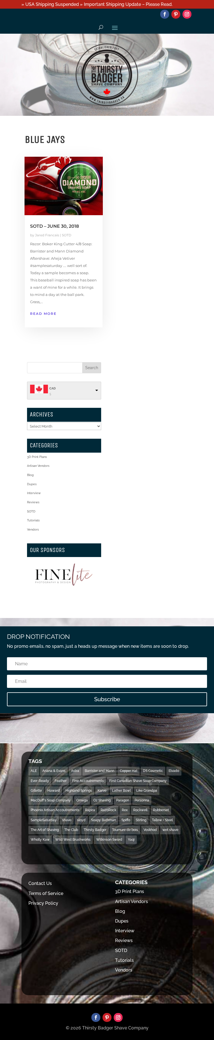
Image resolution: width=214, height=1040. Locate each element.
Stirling (141, 820)
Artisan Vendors (38, 466)
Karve (102, 791)
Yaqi (131, 840)
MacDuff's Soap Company (51, 800)
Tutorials (33, 520)
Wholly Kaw (40, 840)
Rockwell (140, 810)
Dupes (32, 484)
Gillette (36, 791)
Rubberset (161, 810)
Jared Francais (47, 235)
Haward (53, 791)
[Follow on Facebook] (164, 14)
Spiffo (125, 820)
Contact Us (40, 883)
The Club (71, 830)
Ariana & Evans (53, 771)
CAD (52, 388)
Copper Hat (128, 771)
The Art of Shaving (45, 830)
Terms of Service (45, 893)
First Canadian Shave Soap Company (138, 781)
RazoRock (108, 810)
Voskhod (150, 830)
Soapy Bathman (103, 820)
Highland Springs (78, 791)
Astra (75, 771)
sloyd (81, 820)
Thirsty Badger (95, 830)
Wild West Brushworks (73, 840)
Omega (82, 800)
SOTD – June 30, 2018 (54, 226)
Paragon (122, 800)
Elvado (174, 771)
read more (43, 313)
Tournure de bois (125, 830)
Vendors (33, 529)
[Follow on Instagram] (187, 14)
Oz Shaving (102, 800)
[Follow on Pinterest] (175, 14)
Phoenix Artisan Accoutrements (55, 810)
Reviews (33, 502)
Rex (125, 810)
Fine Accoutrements (88, 781)
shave (66, 820)
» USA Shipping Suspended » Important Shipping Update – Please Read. (96, 4)
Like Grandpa (146, 791)
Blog (30, 475)
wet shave (170, 830)
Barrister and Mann (99, 771)
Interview (34, 493)
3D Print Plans (37, 457)
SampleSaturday (44, 820)
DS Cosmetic (153, 771)
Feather (61, 781)
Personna (142, 800)
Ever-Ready (40, 781)
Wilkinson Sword (109, 840)
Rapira (90, 810)
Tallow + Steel (162, 820)
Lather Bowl (121, 791)
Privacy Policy (43, 903)
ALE (34, 771)
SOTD (66, 235)
